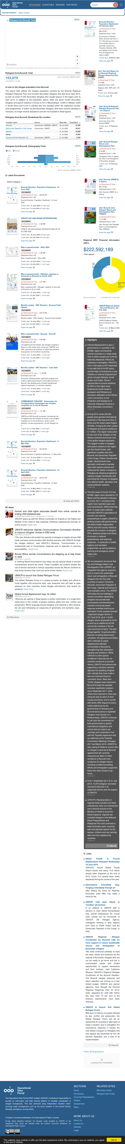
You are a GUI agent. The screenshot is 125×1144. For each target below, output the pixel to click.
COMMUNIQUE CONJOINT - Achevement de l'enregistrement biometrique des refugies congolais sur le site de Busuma (39, 403)
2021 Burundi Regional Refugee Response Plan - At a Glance (109, 108)
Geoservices (79, 1103)
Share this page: (27, 211)
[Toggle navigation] (121, 4)
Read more (32, 524)
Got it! (114, 1139)
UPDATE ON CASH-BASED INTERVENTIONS (39, 218)
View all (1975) (72, 501)
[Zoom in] (77, 56)
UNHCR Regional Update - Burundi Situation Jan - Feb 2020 (109, 307)
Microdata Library (104, 1090)
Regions (60, 4)
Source (37, 122)
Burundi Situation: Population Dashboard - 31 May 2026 (40, 442)
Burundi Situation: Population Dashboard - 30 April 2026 (40, 471)
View (35, 195)
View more (14, 617)
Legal (76, 1130)
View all (112, 845)
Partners (71, 4)
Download (27, 195)
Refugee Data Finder (106, 1093)
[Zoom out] (77, 60)
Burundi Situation (9, 12)
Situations (35, 4)
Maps (76, 1107)
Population (74, 122)
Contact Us (78, 1123)
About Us (78, 1120)
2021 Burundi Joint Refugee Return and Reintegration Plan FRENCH (107, 211)
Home (76, 1090)
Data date (63, 122)
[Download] (12, 194)
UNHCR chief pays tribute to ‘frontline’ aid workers (103, 903)
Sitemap (77, 1126)
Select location (24, 12)
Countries (48, 4)
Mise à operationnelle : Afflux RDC (35, 247)
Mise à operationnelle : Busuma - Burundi (38, 334)
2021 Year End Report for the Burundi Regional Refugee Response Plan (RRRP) (108, 74)
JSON (76, 19)
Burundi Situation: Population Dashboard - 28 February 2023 (109, 24)
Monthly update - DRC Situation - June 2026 (39, 367)
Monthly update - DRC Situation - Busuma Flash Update (41, 306)
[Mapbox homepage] (11, 64)
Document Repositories (84, 1097)
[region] (43, 42)
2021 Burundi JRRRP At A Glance (109, 180)
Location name (11, 122)
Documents (79, 1093)
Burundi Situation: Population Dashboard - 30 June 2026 (40, 188)
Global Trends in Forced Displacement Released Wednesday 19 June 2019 (103, 861)
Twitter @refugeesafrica (93, 1051)
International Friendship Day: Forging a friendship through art (103, 886)
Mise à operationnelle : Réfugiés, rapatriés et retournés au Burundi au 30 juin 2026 (39, 275)
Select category (14, 181)
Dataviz (77, 1100)
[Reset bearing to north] (77, 64)
